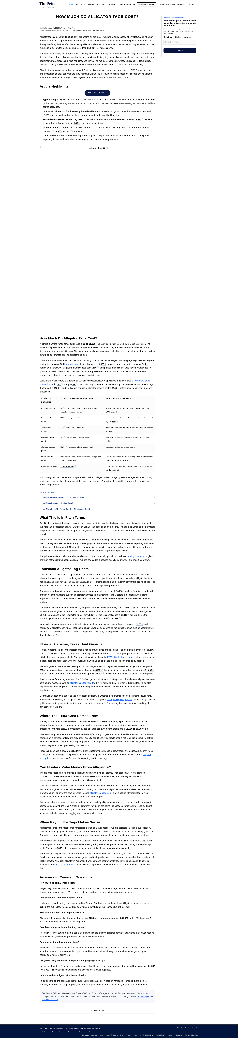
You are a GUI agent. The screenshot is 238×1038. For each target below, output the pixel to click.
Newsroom (188, 37)
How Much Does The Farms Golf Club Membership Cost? (66, 509)
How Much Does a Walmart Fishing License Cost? (63, 497)
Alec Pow (71, 28)
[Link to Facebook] (185, 1027)
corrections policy (97, 30)
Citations (178, 37)
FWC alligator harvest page (120, 657)
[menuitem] (86, 4)
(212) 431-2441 (95, 1028)
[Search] (197, 4)
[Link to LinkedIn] (181, 1027)
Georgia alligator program (119, 699)
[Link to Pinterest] (193, 1027)
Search (180, 50)
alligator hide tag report (81, 683)
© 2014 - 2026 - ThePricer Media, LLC (51, 1028)
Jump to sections (95, 93)
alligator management (100, 793)
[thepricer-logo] (48, 4)
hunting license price (137, 556)
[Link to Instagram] (189, 1027)
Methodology (168, 37)
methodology (83, 30)
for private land (69, 364)
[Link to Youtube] (196, 1027)
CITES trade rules (65, 864)
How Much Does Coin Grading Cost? (57, 503)
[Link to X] (178, 1027)
